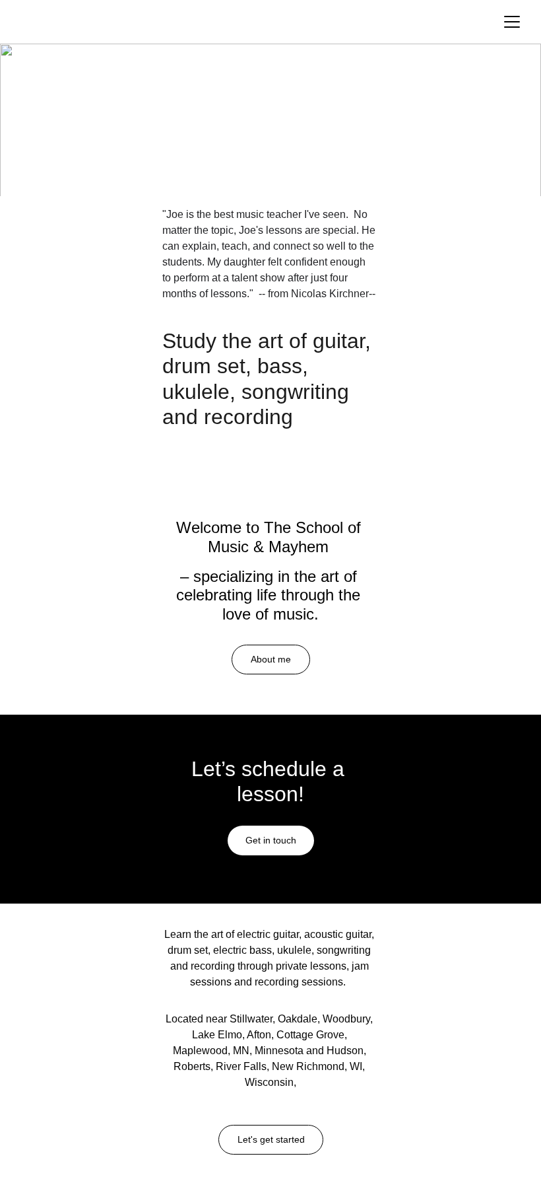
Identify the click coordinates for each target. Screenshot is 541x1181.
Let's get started (271, 1139)
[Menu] (512, 22)
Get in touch (270, 840)
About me (271, 659)
